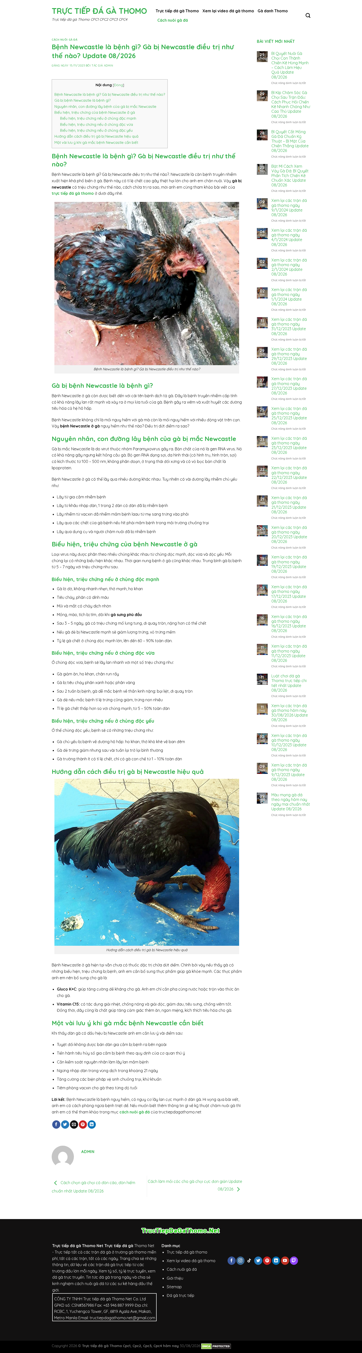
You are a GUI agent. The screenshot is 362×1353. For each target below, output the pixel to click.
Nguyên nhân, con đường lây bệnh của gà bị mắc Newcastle (105, 106)
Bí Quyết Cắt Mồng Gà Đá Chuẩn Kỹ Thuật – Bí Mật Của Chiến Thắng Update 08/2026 (290, 141)
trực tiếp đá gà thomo (73, 193)
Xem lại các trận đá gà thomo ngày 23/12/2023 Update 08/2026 (289, 445)
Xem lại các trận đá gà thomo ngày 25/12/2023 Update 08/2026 (289, 415)
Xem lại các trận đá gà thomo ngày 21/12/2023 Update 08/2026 (289, 504)
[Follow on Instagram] (240, 1260)
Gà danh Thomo (273, 10)
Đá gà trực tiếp (180, 1295)
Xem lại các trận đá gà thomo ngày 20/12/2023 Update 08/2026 (289, 534)
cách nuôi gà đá (134, 1111)
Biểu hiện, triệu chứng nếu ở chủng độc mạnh (98, 118)
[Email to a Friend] (74, 1124)
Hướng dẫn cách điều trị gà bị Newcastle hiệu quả (96, 136)
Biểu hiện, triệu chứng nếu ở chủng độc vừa (96, 124)
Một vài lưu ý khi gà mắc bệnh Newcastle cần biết (96, 142)
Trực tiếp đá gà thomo (187, 1252)
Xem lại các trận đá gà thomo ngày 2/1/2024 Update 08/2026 (289, 267)
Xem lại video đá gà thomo (228, 10)
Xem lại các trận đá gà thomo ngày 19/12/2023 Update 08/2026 (289, 564)
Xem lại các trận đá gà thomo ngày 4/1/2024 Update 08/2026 (289, 237)
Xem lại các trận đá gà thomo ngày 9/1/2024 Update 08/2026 (289, 207)
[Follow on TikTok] (249, 1260)
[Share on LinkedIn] (92, 1124)
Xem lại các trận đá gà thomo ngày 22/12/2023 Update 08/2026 (289, 475)
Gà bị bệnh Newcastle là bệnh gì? (82, 100)
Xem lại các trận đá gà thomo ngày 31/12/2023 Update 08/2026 (289, 326)
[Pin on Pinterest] (83, 1124)
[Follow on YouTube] (285, 1260)
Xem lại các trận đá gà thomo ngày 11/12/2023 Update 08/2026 (289, 653)
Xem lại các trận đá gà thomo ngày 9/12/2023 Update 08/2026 (289, 772)
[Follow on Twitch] (294, 1260)
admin (108, 65)
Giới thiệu (175, 1278)
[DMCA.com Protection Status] (216, 1346)
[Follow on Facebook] (232, 1260)
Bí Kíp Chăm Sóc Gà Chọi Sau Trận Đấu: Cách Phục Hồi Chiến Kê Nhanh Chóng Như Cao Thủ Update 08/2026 (290, 104)
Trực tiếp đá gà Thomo (99, 11)
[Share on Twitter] (65, 1124)
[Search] (308, 15)
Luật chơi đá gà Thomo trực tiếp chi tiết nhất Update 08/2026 (289, 683)
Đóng (118, 85)
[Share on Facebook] (56, 1124)
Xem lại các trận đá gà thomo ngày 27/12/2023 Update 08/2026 (289, 385)
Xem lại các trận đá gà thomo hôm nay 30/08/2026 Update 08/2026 (289, 712)
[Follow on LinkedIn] (276, 1260)
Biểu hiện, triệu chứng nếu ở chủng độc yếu (96, 130)
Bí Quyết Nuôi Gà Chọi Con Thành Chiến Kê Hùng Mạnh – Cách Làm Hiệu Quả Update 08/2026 (290, 65)
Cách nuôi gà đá (172, 20)
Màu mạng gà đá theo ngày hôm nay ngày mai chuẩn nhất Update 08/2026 (290, 802)
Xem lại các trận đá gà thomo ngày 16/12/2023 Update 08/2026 (289, 623)
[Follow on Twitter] (258, 1260)
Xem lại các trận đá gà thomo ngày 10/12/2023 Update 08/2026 (289, 742)
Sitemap (174, 1286)
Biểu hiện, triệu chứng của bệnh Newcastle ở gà (94, 112)
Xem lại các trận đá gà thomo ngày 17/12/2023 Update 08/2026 (289, 594)
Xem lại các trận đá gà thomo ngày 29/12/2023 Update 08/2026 (289, 356)
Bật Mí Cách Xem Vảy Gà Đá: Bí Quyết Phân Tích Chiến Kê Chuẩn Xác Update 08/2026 (290, 176)
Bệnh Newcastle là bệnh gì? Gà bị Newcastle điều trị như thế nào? (109, 94)
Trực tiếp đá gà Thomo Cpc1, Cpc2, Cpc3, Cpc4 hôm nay (130, 1346)
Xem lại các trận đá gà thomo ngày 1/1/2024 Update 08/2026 (289, 296)
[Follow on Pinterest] (267, 1260)
